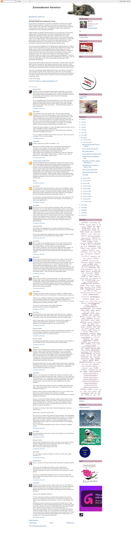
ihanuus (84, 262)
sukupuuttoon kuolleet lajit (90, 345)
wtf (99, 391)
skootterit (88, 343)
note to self (92, 313)
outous (83, 318)
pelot (88, 323)
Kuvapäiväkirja (83, 96)
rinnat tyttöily (85, 337)
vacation (96, 368)
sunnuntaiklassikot (89, 347)
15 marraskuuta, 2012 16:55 (39, 344)
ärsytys (87, 395)
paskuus (97, 322)
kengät (84, 275)
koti (100, 278)
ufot (94, 362)
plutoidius (89, 327)
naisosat (98, 310)
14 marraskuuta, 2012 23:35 (39, 157)
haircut (85, 246)
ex (81, 244)
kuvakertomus (96, 283)
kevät (83, 276)
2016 (82, 127)
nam (85, 312)
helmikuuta (86, 199)
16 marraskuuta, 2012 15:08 (39, 457)
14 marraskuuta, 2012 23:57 (39, 182)
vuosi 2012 (95, 389)
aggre (94, 224)
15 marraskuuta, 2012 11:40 (39, 273)
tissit (56, 81)
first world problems (96, 244)
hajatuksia (92, 246)
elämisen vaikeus (96, 233)
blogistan (87, 232)
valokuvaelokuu (95, 371)
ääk (91, 394)
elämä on (96, 238)
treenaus (84, 357)
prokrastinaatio (84, 330)
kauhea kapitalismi (89, 273)
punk (90, 330)
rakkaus (93, 333)
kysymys (98, 285)
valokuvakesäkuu (90, 379)
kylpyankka (92, 285)
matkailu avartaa (93, 294)
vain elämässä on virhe (93, 369)
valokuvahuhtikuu (90, 375)
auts (98, 228)
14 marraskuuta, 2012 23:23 (39, 138)
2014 (82, 132)
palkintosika (83, 322)
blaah (82, 232)
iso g (87, 267)
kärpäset (93, 287)
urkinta (90, 364)
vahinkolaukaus (84, 369)
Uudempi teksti (33, 522)
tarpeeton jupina (95, 350)
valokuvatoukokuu (90, 387)
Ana (34, 312)
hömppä (88, 254)
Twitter (81, 98)
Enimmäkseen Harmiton (47, 7)
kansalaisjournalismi (96, 271)
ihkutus (91, 262)
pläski (94, 327)
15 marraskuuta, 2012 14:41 (39, 335)
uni (83, 364)
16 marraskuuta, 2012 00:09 (39, 428)
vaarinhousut (85, 368)
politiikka (97, 328)
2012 (82, 137)
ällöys (82, 394)
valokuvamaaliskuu (90, 381)
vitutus (90, 389)
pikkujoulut (98, 325)
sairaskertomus (87, 340)
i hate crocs (94, 256)
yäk (92, 393)
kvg (87, 285)
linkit (85, 290)
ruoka (91, 339)
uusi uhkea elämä (89, 366)
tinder (88, 355)
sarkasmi (95, 340)
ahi (97, 224)
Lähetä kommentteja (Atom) (39, 526)
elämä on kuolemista (86, 239)
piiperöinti (91, 325)
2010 (82, 207)
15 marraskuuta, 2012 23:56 (39, 369)
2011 (82, 205)
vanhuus (83, 389)
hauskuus (88, 248)
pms (83, 328)
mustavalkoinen (85, 308)
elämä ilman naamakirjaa (94, 236)
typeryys (85, 360)
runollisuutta (85, 339)
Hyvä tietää (85, 174)
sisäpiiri (82, 343)
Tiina (34, 141)
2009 (82, 210)
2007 (82, 215)
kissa (87, 278)
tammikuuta (86, 201)
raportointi (93, 335)
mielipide (92, 299)
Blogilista (81, 401)
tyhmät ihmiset (85, 358)
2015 (82, 130)
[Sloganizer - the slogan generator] (36, 16)
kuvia (82, 285)
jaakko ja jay (92, 267)
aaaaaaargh (88, 224)
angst (89, 226)
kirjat (95, 276)
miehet (86, 299)
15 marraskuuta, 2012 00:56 (39, 223)
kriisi (83, 280)
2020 (82, 119)
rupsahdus (96, 339)
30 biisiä (93, 222)
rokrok (96, 337)
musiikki (93, 305)
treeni (90, 357)
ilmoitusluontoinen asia (90, 266)
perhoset (92, 323)
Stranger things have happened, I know (42, 21)
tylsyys (97, 359)
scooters (84, 342)
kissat (90, 278)
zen (95, 393)
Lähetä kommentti (33, 520)
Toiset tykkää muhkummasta (89, 172)
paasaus (90, 318)
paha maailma (85, 320)
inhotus (82, 267)
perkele (97, 323)
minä (87, 301)
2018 (82, 122)
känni (81, 287)
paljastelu (98, 320)
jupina (95, 270)
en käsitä (89, 241)
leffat (82, 289)
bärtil (83, 234)
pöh (99, 330)
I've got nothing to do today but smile (91, 154)
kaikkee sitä (88, 271)
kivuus (95, 278)
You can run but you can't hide (90, 148)
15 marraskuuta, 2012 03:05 (39, 237)
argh (98, 226)
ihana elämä (89, 258)
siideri (89, 342)
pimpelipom (83, 326)
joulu (98, 267)
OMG (90, 315)
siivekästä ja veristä (96, 342)
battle (94, 230)
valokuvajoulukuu (90, 377)
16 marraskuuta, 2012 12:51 (39, 448)
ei (86, 233)
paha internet (97, 318)
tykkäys (92, 358)
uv (99, 366)
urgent (86, 364)
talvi (83, 350)
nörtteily (85, 315)
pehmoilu (84, 323)
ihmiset (95, 264)
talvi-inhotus (87, 350)
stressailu (98, 343)
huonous (91, 251)
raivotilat (96, 331)
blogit (92, 231)
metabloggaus (95, 297)
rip (91, 337)
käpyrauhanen (88, 287)
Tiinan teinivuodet (96, 353)
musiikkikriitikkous (90, 307)
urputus (96, 364)
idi (99, 256)
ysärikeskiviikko (85, 393)
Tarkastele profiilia (92, 28)
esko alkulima (97, 243)
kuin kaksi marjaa (90, 280)
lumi (92, 290)
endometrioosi (83, 243)
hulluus (92, 250)
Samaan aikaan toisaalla (39, 160)
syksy (82, 348)
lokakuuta (85, 178)
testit (91, 352)
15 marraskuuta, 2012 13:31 (39, 325)
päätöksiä (95, 330)
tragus (99, 355)
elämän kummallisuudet (48, 81)
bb (99, 230)
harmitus (99, 246)
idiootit (84, 258)
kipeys (91, 276)
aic (100, 224)
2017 (82, 124)
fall (84, 244)
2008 (82, 212)
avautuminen (86, 230)
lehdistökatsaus (90, 289)
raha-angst (85, 331)
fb (86, 244)
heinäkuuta (86, 186)
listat (88, 290)
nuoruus (98, 313)
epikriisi (90, 243)
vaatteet (90, 368)
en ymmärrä (95, 241)
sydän (98, 347)
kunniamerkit (93, 282)
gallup (81, 246)
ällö (99, 393)
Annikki (35, 89)
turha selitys (97, 357)
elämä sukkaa (95, 239)
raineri (91, 331)
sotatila (93, 343)
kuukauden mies (86, 283)
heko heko (94, 248)
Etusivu (51, 522)
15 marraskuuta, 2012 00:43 (39, 202)
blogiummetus (97, 232)
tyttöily (91, 360)
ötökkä (98, 394)
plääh (99, 327)
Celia (34, 276)
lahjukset (99, 287)
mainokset (85, 294)
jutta (99, 270)
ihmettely (90, 264)
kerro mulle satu (90, 275)
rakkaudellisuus (84, 333)
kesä (97, 275)
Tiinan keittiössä (86, 353)
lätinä (95, 290)
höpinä (97, 254)
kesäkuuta (85, 188)
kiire (87, 276)
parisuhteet (90, 322)
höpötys (85, 256)
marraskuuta (86, 142)
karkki (83, 273)
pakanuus (93, 320)
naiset (87, 310)
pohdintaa (87, 328)
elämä (84, 236)
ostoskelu (99, 316)
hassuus (83, 248)
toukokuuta (86, 191)
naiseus (92, 310)
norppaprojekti (84, 313)
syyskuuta (85, 180)
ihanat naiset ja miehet (94, 260)
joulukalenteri (87, 269)
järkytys (83, 271)
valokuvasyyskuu (90, 383)
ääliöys (94, 394)
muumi (93, 308)
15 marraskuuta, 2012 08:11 (39, 254)
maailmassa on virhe (90, 292)
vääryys (95, 391)
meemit (85, 296)
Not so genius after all (88, 151)
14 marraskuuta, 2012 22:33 (39, 108)
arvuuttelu (94, 228)
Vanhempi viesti (70, 522)
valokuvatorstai (90, 385)
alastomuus (38, 81)
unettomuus (98, 362)
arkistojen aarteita (86, 228)
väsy (85, 391)
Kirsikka (35, 460)
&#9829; (84, 222)
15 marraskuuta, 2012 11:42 (39, 288)
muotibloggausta (93, 303)
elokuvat (90, 233)
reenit (99, 335)
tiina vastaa (97, 352)
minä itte (93, 301)
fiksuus (89, 244)
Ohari (30, 23)
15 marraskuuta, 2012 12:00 (39, 308)
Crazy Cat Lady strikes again (89, 169)
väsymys (89, 391)
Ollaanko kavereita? (84, 407)
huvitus (95, 251)
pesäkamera (83, 325)
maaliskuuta (86, 196)
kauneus (96, 273)
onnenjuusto (88, 316)
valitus (85, 371)
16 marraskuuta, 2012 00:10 (39, 436)
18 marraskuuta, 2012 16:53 (39, 517)
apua (94, 226)
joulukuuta (85, 139)
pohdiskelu (92, 328)
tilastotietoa (83, 355)
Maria (34, 111)
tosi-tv (94, 355)
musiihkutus (87, 305)
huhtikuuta (85, 193)
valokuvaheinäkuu (90, 373)
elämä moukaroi (86, 238)
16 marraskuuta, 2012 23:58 (39, 479)
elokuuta (85, 183)
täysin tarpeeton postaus (89, 361)
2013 (82, 135)
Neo (34, 347)
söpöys (87, 349)
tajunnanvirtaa (95, 348)
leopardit (98, 289)
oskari (94, 316)
